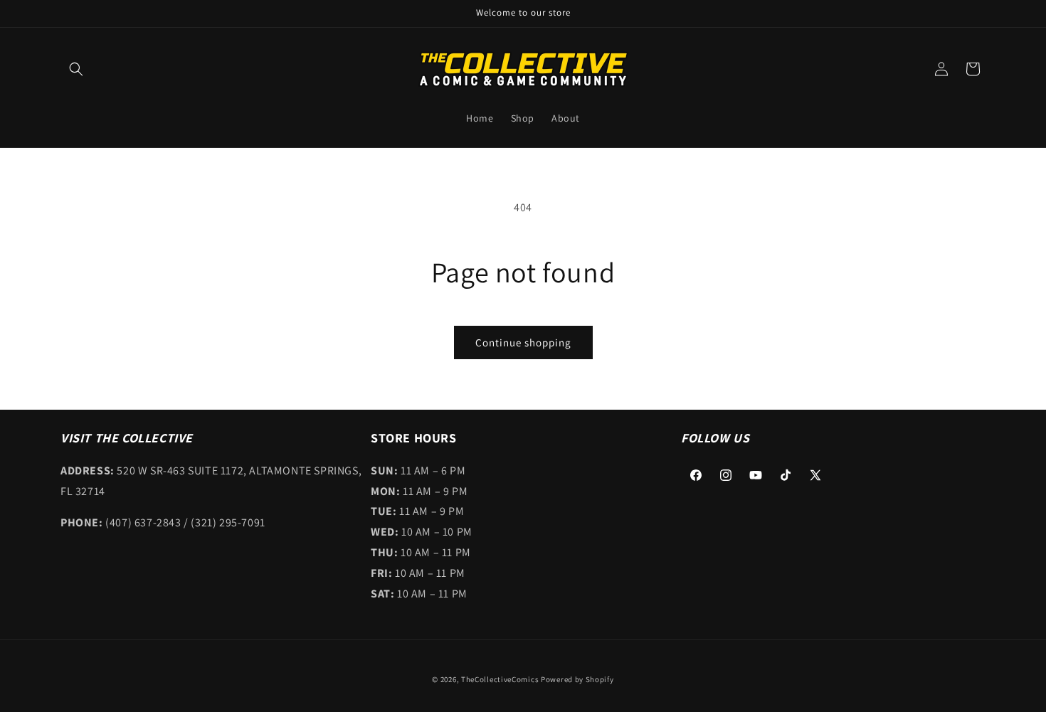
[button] (76, 69)
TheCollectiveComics (500, 679)
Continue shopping (523, 342)
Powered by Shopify (577, 679)
